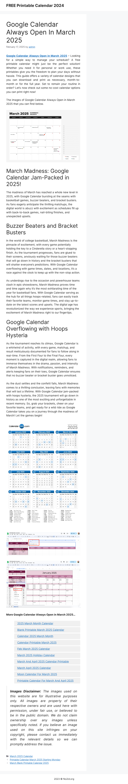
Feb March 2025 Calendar (33, 648)
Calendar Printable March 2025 (37, 642)
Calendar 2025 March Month (35, 636)
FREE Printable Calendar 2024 (35, 5)
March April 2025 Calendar (34, 668)
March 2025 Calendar (21, 756)
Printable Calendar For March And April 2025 (45, 680)
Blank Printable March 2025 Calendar (40, 629)
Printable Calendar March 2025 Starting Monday (35, 759)
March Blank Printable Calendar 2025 (29, 763)
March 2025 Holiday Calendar (36, 655)
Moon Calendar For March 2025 (37, 674)
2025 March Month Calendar (35, 623)
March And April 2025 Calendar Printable (43, 661)
